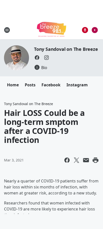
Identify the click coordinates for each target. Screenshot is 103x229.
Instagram (77, 85)
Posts (30, 85)
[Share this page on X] (76, 160)
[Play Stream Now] (95, 30)
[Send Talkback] (85, 30)
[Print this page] (95, 160)
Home (13, 85)
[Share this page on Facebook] (67, 160)
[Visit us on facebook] (37, 58)
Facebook (51, 85)
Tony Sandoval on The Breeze (66, 49)
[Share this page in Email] (86, 160)
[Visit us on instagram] (47, 58)
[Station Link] (51, 30)
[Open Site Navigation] (7, 30)
